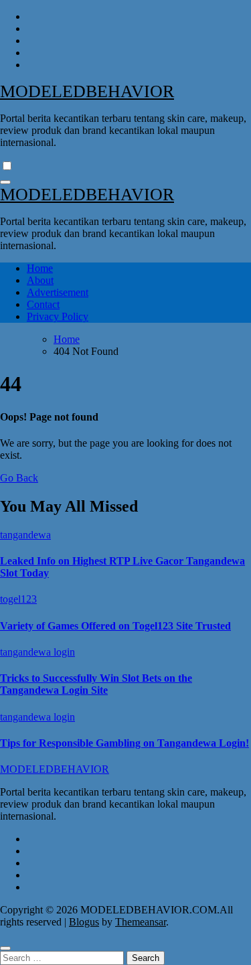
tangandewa (25, 534)
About (40, 280)
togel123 (18, 599)
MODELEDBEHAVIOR (87, 91)
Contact (43, 304)
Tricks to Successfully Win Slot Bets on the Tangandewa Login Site (96, 684)
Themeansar (140, 921)
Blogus (84, 921)
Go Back (19, 478)
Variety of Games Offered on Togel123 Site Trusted (115, 626)
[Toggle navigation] (5, 182)
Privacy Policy (57, 316)
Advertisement (57, 292)
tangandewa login (37, 652)
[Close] (5, 948)
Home (40, 268)
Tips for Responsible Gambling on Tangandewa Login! (124, 743)
